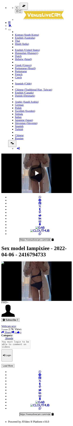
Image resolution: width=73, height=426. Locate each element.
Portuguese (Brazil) (25, 68)
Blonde (9, 338)
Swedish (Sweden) (25, 111)
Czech (18, 77)
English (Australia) (25, 37)
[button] (10, 320)
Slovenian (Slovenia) (26, 123)
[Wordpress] (40, 221)
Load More (8, 366)
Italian (18, 117)
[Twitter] (40, 206)
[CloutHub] (39, 230)
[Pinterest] (40, 212)
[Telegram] (40, 200)
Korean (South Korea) (27, 34)
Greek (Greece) (23, 65)
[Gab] (39, 227)
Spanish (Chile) (23, 83)
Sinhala (19, 114)
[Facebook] (40, 203)
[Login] (18, 148)
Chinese (19, 135)
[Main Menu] (24, 6)
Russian (19, 138)
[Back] (17, 8)
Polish (18, 107)
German (19, 104)
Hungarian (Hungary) (26, 53)
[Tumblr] (40, 209)
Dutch (18, 56)
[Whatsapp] (40, 197)
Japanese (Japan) (24, 120)
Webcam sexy (8, 326)
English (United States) (27, 50)
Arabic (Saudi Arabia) (27, 101)
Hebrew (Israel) (23, 59)
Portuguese (21, 71)
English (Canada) (24, 92)
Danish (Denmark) (25, 95)
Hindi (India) (22, 43)
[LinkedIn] (40, 218)
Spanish (19, 126)
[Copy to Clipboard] (40, 233)
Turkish (19, 129)
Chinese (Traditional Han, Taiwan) (33, 89)
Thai (17, 40)
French (18, 74)
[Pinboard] (40, 224)
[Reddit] (40, 215)
